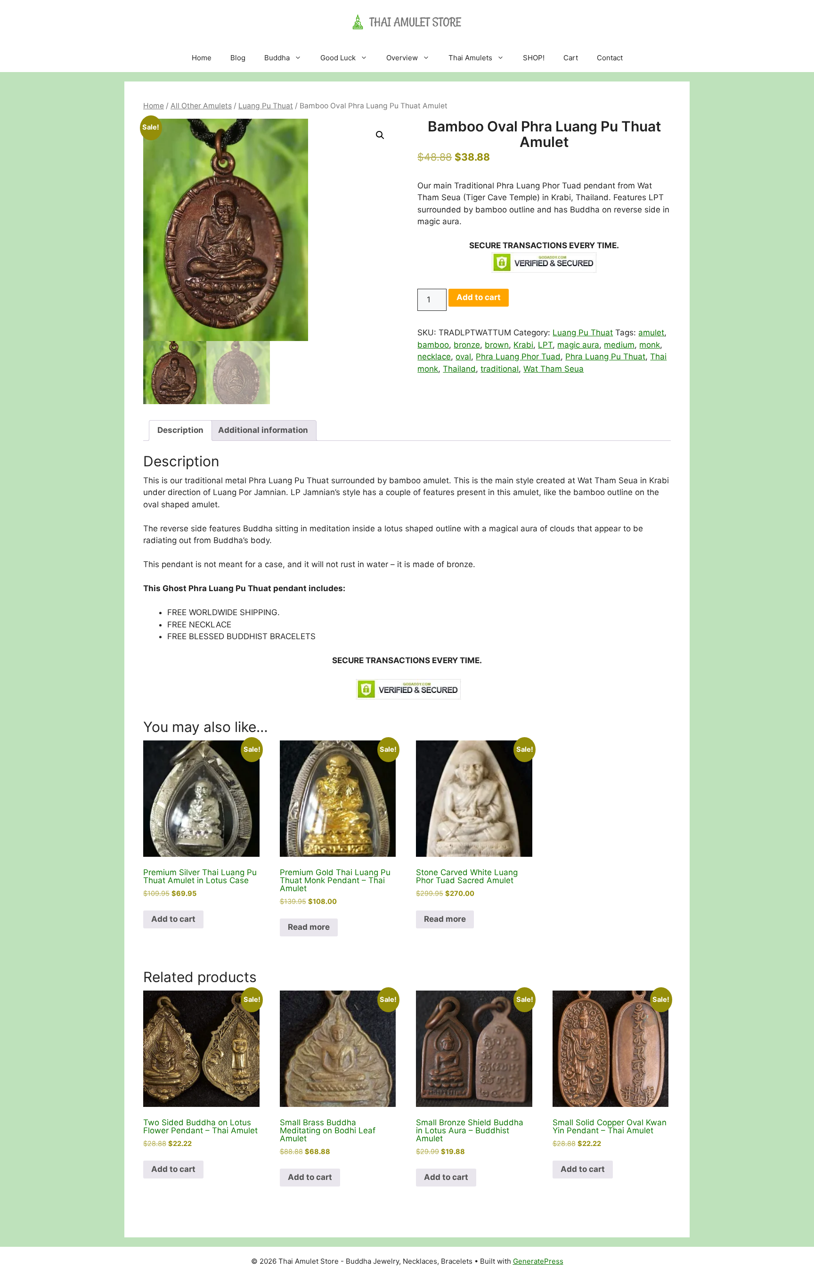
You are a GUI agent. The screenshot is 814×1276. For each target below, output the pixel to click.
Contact (610, 57)
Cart (570, 57)
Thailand (459, 369)
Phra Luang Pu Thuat (605, 356)
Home (202, 57)
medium (619, 344)
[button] (380, 135)
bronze (467, 344)
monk (649, 344)
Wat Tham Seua (553, 369)
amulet (651, 332)
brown (497, 344)
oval (463, 356)
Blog (237, 57)
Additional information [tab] (263, 430)
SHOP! (534, 57)
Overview (402, 57)
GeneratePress (538, 1261)
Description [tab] (180, 430)
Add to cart (478, 297)
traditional (499, 369)
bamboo (433, 344)
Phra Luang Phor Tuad (518, 356)
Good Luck (338, 57)
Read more (309, 927)
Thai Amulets (470, 57)
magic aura (578, 344)
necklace (434, 356)
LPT (545, 344)
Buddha (277, 57)
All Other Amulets (201, 105)
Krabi (523, 344)
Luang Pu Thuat (265, 105)
